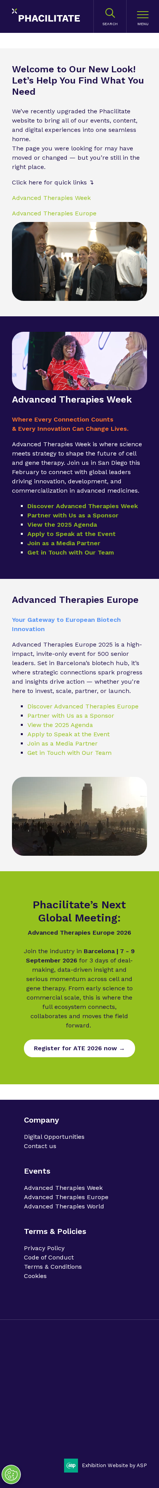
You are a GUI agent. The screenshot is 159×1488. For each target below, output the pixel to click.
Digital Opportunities (54, 1136)
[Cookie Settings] (11, 1474)
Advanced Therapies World (64, 1206)
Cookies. (86, 1386)
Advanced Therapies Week (51, 197)
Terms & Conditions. (49, 1386)
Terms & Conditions (53, 1266)
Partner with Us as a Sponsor (72, 515)
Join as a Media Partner (63, 543)
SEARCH (110, 24)
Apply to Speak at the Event (71, 534)
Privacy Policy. (41, 1372)
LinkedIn (33, 1436)
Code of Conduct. (82, 1372)
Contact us (40, 1146)
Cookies (35, 1276)
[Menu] (143, 16)
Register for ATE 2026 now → (79, 1048)
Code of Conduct (49, 1257)
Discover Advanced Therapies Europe (83, 706)
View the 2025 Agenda (62, 524)
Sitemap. (109, 1386)
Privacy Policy (44, 1248)
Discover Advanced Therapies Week (82, 506)
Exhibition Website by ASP (114, 1465)
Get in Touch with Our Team (70, 552)
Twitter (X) (52, 1436)
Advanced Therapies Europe (54, 213)
